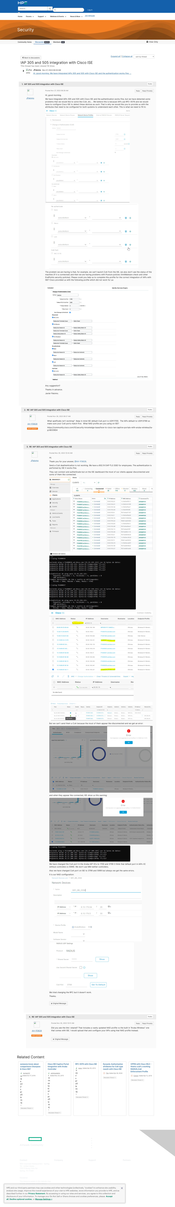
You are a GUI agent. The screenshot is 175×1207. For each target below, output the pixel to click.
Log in (90, 10)
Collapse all (127, 56)
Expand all (115, 56)
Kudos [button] (150, 84)
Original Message (59, 1003)
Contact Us (58, 1171)
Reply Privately (147, 91)
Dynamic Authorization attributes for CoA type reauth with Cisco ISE (113, 1066)
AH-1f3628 (32, 424)
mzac (80, 1068)
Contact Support (94, 1167)
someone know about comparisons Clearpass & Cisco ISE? (30, 1066)
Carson (136, 1076)
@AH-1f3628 (80, 461)
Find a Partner (128, 1164)
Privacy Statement (36, 1193)
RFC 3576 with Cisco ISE (86, 1064)
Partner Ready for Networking (134, 1171)
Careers (57, 1167)
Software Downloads (96, 1174)
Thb (107, 1073)
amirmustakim (55, 1073)
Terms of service (60, 1181)
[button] (122, 1188)
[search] (50, 9)
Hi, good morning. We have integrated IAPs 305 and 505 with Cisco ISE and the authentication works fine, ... (82, 73)
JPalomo (30, 98)
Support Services (95, 1164)
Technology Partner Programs (134, 1174)
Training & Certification (97, 1171)
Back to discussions (32, 58)
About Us (57, 1164)
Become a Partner (130, 1167)
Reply (138, 91)
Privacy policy (59, 1178)
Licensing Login (94, 1178)
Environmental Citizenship (64, 1174)
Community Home (25, 42)
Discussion (42, 42)
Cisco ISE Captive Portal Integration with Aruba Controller (58, 1066)
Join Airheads (90, 16)
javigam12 (26, 1073)
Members (58, 42)
